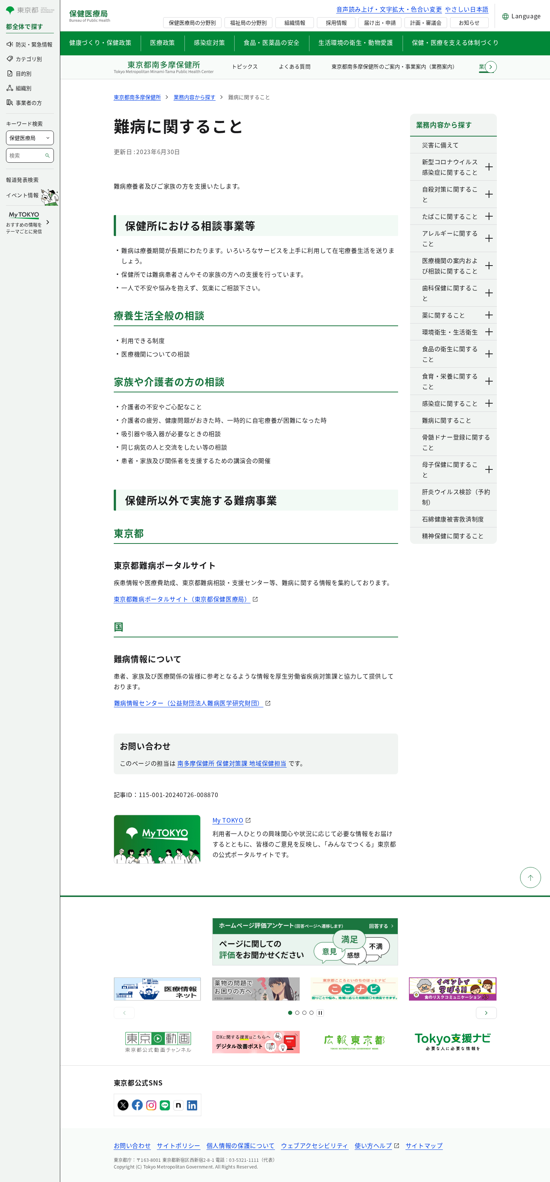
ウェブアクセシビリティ (315, 1145)
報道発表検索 (22, 179)
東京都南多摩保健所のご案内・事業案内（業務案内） (394, 66)
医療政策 (162, 42)
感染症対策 (209, 42)
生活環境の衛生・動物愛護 (355, 42)
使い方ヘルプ (373, 1145)
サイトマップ (424, 1145)
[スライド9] (304, 1013)
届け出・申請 (379, 22)
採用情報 (336, 22)
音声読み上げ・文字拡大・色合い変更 (389, 8)
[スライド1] (290, 1013)
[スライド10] (311, 1013)
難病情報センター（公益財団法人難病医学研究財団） (188, 702)
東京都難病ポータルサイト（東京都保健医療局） (182, 598)
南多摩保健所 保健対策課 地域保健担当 (232, 763)
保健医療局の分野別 (192, 22)
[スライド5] (297, 1013)
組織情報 (294, 22)
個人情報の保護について (241, 1145)
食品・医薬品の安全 (272, 42)
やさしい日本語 (466, 8)
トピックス (245, 66)
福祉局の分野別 (248, 22)
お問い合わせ (132, 1145)
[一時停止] (320, 1013)
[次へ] (486, 1013)
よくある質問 (294, 66)
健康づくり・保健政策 (100, 42)
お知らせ (469, 22)
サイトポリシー (178, 1145)
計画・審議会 (425, 22)
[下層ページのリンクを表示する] (489, 166)
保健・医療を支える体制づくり (455, 42)
